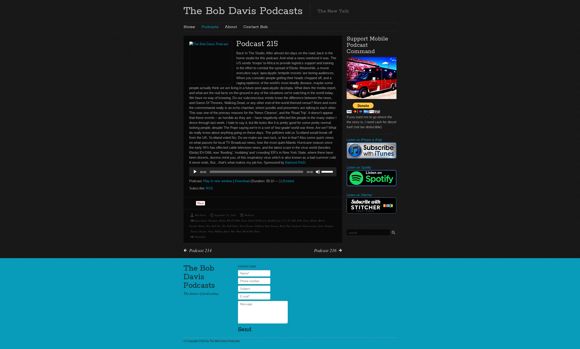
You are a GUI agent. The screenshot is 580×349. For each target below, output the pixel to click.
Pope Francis (271, 226)
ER (228, 220)
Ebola (222, 220)
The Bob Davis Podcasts (243, 11)
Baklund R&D (295, 162)
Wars (238, 231)
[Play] (195, 172)
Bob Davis (200, 215)
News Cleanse (246, 226)
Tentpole (329, 226)
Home (189, 26)
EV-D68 (235, 220)
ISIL (293, 220)
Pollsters (259, 226)
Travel (194, 231)
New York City (213, 226)
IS (289, 220)
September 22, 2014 (225, 215)
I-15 (284, 220)
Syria (320, 226)
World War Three (251, 231)
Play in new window (217, 181)
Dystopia (213, 220)
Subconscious (309, 226)
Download (242, 181)
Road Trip (285, 226)
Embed (288, 181)
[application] (262, 171)
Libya (306, 220)
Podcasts (209, 26)
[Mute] (318, 172)
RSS (209, 188)
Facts (244, 220)
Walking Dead (222, 231)
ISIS (299, 220)
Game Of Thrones (257, 220)
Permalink (200, 236)
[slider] (327, 171)
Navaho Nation (197, 226)
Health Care (274, 220)
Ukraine (202, 231)
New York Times (230, 226)
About (231, 26)
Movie (321, 220)
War (233, 231)
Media (313, 220)
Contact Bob (255, 26)
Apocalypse (201, 220)
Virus (210, 231)
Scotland (296, 226)
